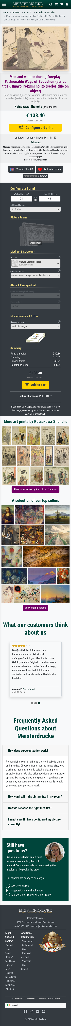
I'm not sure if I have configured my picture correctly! (34, 822)
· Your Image (27, 941)
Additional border (17, 205)
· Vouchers (26, 961)
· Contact (9, 945)
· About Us (9, 989)
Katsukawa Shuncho (45, 12)
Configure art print (38, 127)
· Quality (25, 949)
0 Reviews (42, 176)
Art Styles (16, 12)
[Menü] (4, 4)
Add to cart (37, 385)
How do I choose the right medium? (30, 808)
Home (5, 12)
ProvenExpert (28, 689)
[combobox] (35, 209)
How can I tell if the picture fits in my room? (35, 796)
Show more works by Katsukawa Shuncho (35, 489)
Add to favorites (51, 169)
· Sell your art (27, 945)
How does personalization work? (28, 751)
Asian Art (28, 12)
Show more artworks (35, 607)
